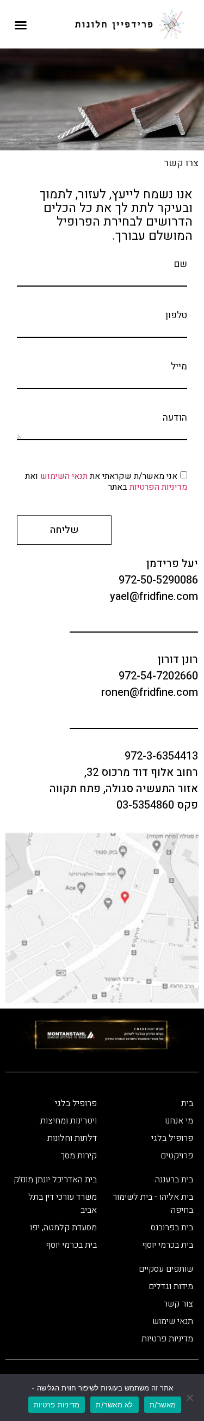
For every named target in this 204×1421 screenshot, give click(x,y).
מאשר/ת (163, 1404)
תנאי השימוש (64, 475)
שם (180, 264)
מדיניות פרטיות (57, 1404)
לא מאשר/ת (114, 1404)
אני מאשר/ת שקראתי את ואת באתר (106, 481)
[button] (20, 25)
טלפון (176, 315)
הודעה (175, 417)
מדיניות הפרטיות (157, 486)
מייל (179, 366)
